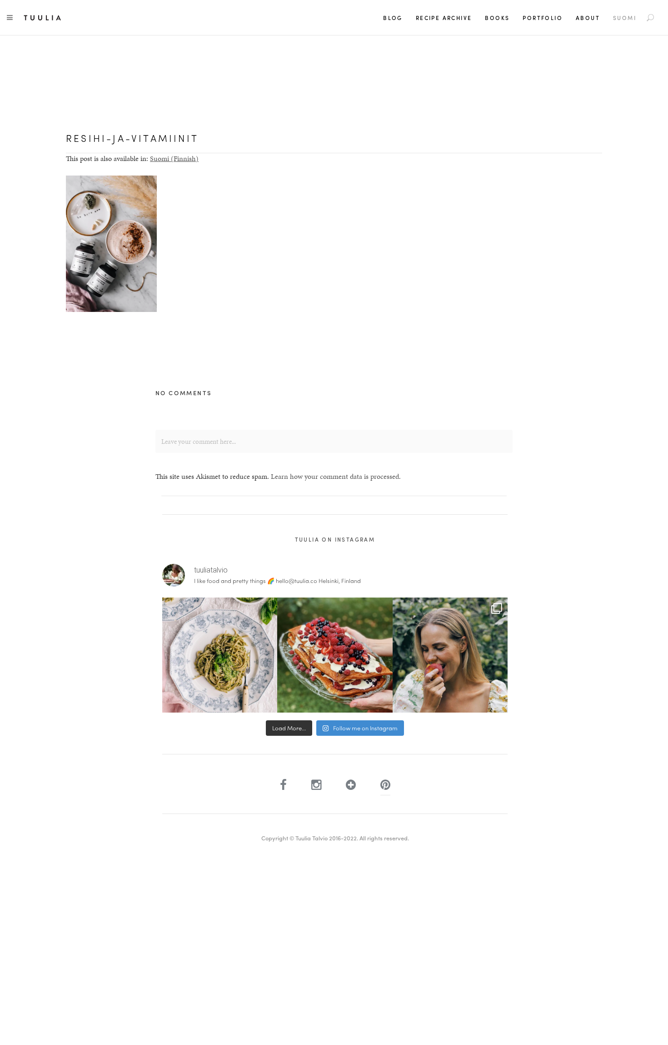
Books (497, 18)
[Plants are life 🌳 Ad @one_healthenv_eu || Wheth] (450, 655)
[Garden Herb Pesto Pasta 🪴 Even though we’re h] (219, 655)
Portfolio (543, 18)
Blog (393, 18)
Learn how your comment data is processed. (336, 476)
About (588, 18)
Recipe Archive (444, 18)
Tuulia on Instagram (335, 539)
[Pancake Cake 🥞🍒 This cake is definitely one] (334, 655)
